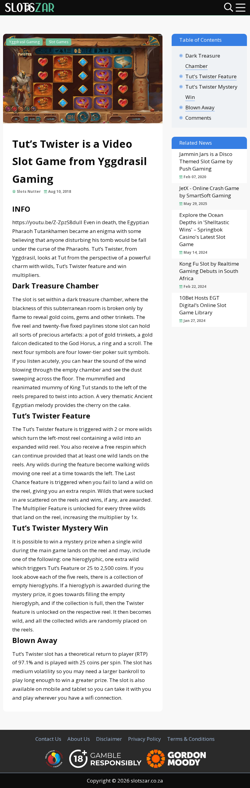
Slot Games (58, 41)
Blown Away (200, 107)
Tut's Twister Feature (211, 76)
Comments (198, 117)
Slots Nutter (29, 191)
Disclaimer (109, 738)
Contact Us (48, 738)
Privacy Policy (144, 738)
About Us (78, 738)
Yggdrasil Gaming (24, 41)
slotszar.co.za (147, 780)
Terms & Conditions (191, 738)
